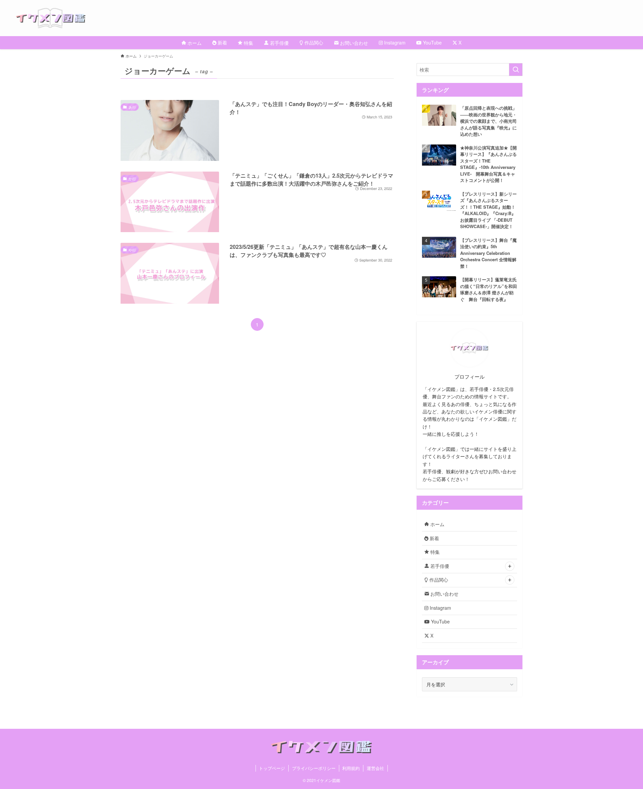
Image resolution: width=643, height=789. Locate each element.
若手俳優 (439, 566)
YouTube (440, 621)
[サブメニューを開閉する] (509, 566)
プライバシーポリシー (314, 768)
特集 (434, 552)
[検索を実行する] (515, 69)
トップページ (272, 768)
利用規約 (351, 768)
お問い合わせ (443, 593)
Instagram (439, 607)
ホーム (436, 524)
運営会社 (375, 768)
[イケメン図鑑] (329, 18)
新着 (433, 538)
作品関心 (438, 579)
